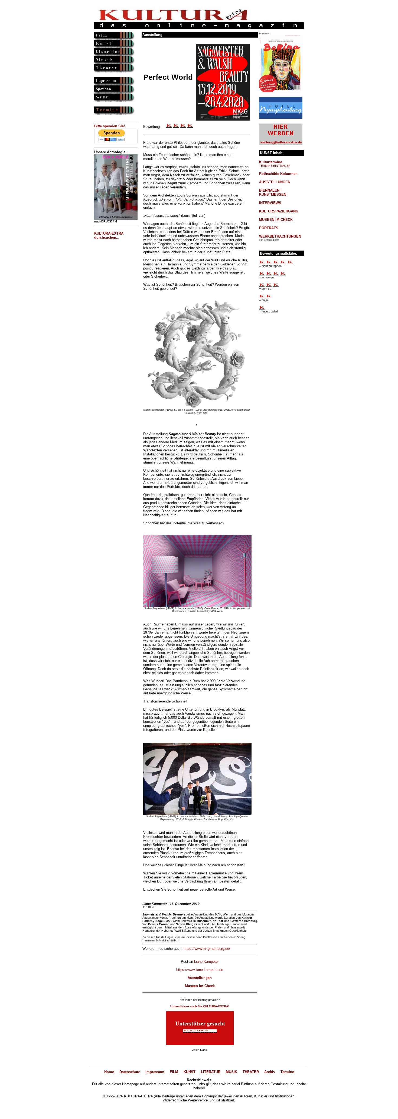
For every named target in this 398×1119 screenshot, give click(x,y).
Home (109, 1072)
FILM (174, 1072)
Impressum (154, 1072)
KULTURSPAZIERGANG (278, 211)
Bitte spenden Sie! (109, 126)
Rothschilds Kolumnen (278, 174)
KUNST (189, 1072)
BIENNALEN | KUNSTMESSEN (272, 192)
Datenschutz (129, 1072)
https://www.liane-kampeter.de (199, 970)
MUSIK (231, 1072)
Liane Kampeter (206, 962)
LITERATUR (210, 1072)
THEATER (251, 1072)
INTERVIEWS (270, 203)
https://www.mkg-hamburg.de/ (207, 949)
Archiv (269, 1072)
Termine (287, 1072)
